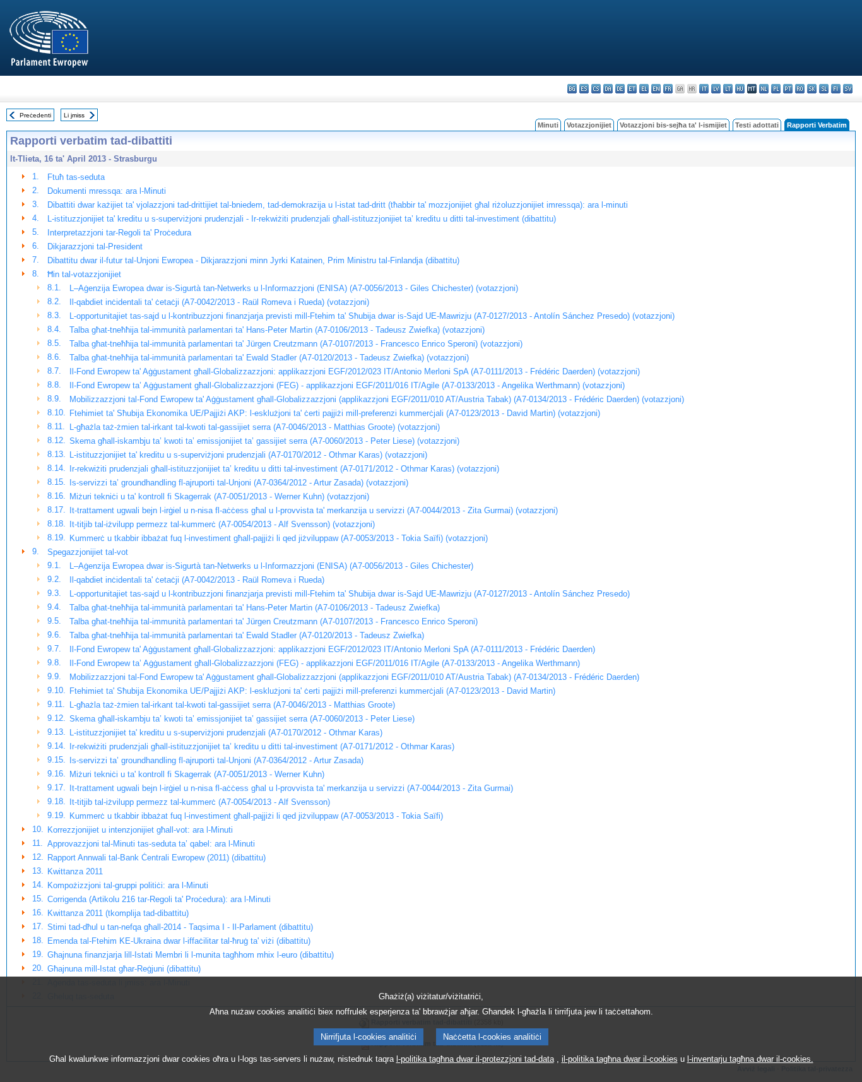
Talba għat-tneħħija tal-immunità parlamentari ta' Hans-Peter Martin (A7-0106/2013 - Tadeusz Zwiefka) (254, 607)
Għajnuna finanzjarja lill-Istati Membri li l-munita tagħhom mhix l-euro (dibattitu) (190, 955)
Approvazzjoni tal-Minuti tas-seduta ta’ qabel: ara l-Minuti (151, 843)
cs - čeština (596, 88)
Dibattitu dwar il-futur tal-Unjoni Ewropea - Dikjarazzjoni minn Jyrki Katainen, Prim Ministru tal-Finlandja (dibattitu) (253, 260)
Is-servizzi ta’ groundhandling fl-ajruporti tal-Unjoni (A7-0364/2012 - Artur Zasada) (216, 760)
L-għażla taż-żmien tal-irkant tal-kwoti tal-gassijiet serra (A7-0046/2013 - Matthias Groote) (232, 705)
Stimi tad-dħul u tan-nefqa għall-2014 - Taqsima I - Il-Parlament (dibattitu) (180, 927)
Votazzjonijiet (589, 125)
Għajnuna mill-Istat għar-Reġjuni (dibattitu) (124, 968)
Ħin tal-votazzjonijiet (84, 274)
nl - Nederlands (764, 88)
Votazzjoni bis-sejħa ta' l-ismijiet (673, 125)
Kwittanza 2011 (75, 871)
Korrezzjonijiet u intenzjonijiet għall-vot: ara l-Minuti (140, 830)
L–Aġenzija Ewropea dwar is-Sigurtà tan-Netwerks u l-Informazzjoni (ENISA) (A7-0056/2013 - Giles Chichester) (271, 566)
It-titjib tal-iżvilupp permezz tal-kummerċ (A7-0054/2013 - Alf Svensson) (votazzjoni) (222, 524)
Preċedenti (35, 115)
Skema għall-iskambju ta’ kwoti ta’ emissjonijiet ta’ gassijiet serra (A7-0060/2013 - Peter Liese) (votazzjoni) (264, 441)
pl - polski (776, 88)
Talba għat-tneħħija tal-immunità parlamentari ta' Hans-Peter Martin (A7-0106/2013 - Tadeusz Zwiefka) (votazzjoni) (277, 330)
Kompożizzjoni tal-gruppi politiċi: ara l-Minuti (127, 885)
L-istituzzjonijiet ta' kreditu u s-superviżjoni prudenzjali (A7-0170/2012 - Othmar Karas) (225, 732)
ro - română (800, 88)
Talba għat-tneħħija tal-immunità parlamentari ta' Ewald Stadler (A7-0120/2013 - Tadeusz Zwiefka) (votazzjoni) (269, 357)
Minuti (548, 125)
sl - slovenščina (824, 88)
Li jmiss (74, 115)
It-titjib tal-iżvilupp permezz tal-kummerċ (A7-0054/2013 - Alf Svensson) (199, 802)
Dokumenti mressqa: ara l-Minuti (106, 191)
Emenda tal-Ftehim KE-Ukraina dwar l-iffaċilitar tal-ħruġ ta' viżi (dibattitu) (178, 941)
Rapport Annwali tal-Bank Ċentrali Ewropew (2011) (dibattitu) (156, 857)
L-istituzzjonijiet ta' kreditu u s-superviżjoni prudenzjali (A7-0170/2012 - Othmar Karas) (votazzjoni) (248, 455)
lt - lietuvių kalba (728, 88)
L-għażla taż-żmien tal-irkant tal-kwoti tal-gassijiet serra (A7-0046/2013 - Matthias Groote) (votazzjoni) (254, 427)
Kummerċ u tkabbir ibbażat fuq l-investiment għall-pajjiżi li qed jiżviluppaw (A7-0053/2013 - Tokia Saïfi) (256, 816)
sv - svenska (848, 88)
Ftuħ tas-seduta (76, 177)
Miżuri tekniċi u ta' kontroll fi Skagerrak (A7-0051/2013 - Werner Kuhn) (196, 774)
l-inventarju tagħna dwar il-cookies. (750, 1059)
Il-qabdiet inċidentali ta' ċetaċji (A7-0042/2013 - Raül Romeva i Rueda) (196, 580)
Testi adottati (757, 125)
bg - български (572, 88)
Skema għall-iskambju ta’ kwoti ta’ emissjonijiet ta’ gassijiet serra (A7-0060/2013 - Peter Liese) (242, 718)
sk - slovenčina (812, 88)
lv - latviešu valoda (716, 88)
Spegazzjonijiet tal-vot (87, 552)
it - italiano (704, 88)
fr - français (668, 88)
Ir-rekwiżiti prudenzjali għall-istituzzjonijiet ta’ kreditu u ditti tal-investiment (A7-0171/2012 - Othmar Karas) (261, 746)
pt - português (788, 88)
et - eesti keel (632, 88)
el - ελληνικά (644, 88)
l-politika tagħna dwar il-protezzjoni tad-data (475, 1059)
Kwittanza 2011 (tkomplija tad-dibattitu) (118, 913)
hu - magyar (740, 88)
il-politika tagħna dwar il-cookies (620, 1059)
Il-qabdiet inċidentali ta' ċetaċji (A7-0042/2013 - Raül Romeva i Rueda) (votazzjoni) (219, 302)
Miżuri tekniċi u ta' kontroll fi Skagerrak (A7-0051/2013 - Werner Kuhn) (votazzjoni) (219, 496)
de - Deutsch (620, 88)
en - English (656, 88)
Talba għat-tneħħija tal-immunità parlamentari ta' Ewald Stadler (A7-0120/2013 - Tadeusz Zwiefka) (246, 635)
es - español (584, 88)
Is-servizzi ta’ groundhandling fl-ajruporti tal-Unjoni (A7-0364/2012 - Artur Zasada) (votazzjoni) (238, 482)
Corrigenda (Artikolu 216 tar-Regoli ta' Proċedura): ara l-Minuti (159, 899)
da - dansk (608, 88)
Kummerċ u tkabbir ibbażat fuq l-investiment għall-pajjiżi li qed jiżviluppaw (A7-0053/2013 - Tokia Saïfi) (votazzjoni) (278, 538)
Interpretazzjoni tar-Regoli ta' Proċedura (119, 232)
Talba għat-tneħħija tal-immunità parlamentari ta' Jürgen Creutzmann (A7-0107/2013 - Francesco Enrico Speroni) (273, 621)
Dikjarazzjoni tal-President (95, 246)
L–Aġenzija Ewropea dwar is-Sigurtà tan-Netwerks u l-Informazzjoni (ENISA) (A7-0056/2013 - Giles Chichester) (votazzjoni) (293, 288)
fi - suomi (836, 88)
